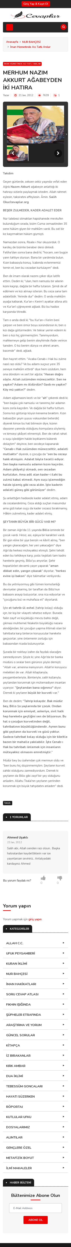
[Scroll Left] (13, 153)
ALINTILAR (14, 1137)
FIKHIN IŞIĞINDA (18, 1004)
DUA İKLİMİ (14, 1076)
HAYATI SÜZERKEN (20, 1096)
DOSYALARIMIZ (18, 1127)
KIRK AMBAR (15, 1066)
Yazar (6, 95)
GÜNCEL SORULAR (20, 1035)
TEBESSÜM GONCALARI (24, 1086)
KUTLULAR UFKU (18, 1117)
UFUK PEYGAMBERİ (20, 953)
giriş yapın (35, 919)
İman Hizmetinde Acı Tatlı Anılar (30, 47)
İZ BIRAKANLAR (18, 1056)
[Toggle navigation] (9, 27)
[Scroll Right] (58, 153)
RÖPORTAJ (14, 1107)
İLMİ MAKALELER (19, 1168)
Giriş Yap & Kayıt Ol (35, 4)
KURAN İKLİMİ (16, 964)
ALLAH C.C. (14, 943)
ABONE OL (35, 1220)
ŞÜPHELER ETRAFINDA (23, 1015)
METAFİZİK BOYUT (20, 1158)
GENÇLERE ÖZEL (18, 1148)
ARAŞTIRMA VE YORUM (24, 1025)
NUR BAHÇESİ (31, 42)
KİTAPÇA (13, 1045)
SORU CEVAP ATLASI (22, 994)
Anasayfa (12, 42)
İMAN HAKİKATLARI (21, 984)
